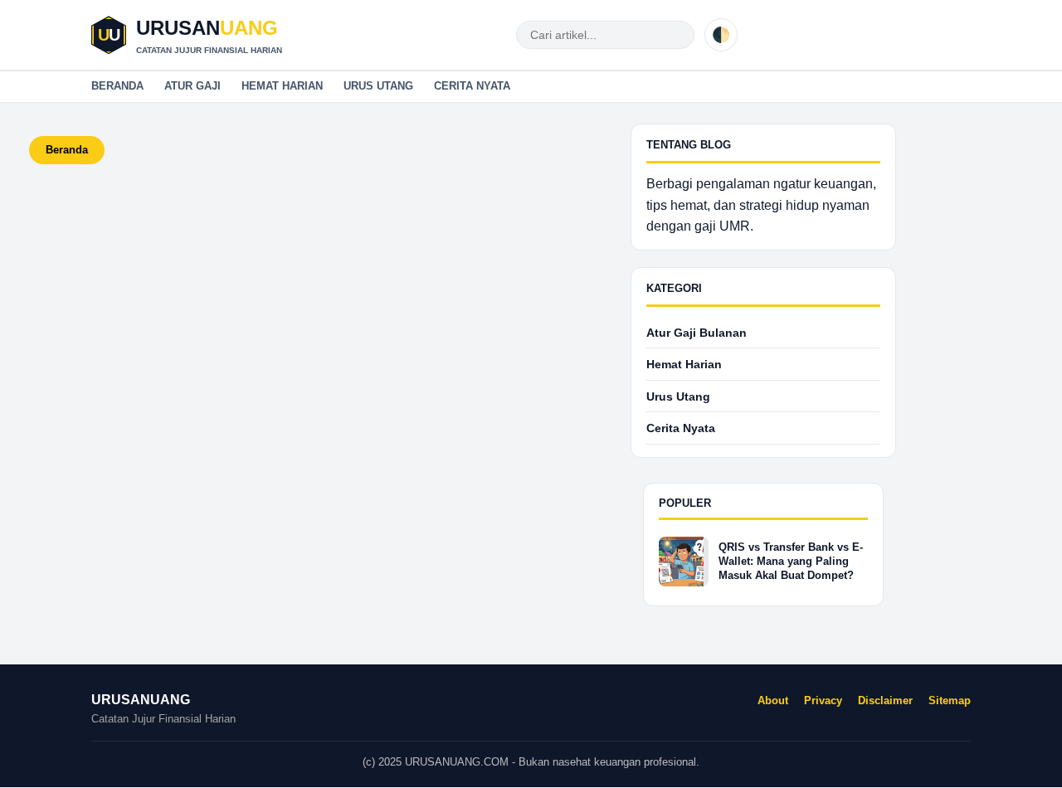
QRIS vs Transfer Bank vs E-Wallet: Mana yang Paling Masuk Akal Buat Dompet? (791, 561)
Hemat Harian (282, 86)
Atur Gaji (192, 86)
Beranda (117, 86)
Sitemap (949, 700)
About (773, 700)
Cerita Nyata (472, 86)
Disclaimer (885, 700)
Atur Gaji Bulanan (696, 332)
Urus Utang (378, 86)
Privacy (823, 700)
